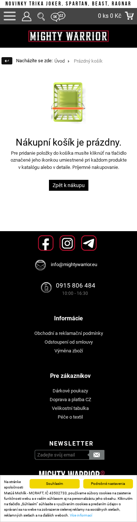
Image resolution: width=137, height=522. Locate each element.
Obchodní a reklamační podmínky (68, 333)
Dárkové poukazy (70, 391)
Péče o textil (70, 417)
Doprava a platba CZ (70, 399)
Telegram (89, 243)
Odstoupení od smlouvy (69, 342)
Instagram (67, 243)
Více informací (81, 515)
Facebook (46, 243)
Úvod (59, 61)
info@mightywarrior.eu (74, 264)
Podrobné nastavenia (108, 484)
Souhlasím (54, 484)
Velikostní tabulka (70, 408)
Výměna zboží (68, 350)
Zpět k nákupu (69, 185)
